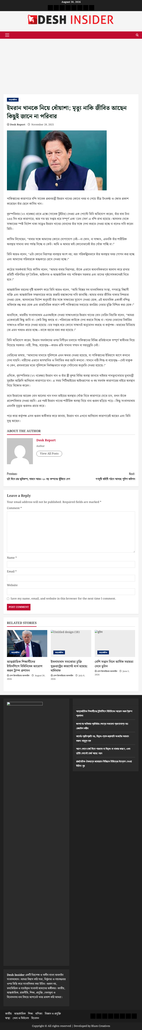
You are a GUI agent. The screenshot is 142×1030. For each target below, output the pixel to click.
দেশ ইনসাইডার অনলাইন (19, 675)
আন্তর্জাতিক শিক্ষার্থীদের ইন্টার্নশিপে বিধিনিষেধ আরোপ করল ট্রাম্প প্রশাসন (24, 666)
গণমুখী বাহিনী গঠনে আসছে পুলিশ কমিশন (115, 476)
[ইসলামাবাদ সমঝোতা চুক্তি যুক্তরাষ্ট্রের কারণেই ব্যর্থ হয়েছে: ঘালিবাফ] (71, 643)
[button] (7, 35)
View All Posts (49, 454)
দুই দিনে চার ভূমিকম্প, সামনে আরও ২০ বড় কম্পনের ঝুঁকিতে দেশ (38, 476)
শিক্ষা (30, 1014)
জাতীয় (8, 1014)
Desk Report (17, 125)
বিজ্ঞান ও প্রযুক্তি (53, 1014)
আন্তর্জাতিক (13, 99)
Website (12, 585)
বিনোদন (35, 1018)
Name (12, 558)
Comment (14, 508)
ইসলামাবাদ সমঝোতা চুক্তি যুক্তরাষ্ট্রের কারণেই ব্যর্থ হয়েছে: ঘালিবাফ (69, 666)
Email (12, 571)
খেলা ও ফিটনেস (21, 1018)
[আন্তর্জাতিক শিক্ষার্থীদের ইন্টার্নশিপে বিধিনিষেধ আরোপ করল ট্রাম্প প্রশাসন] (27, 643)
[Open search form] (137, 35)
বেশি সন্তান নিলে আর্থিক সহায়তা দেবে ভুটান (114, 664)
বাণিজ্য (38, 1014)
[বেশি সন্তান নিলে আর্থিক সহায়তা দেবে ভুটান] (115, 643)
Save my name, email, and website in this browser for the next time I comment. (63, 599)
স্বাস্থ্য (7, 1018)
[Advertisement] (71, 64)
